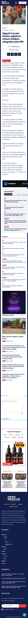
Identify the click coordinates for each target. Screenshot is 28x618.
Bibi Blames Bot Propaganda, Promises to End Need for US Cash (13, 274)
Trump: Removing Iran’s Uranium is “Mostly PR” (14, 208)
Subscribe (22, 605)
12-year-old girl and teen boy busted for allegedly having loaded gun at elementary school (7, 484)
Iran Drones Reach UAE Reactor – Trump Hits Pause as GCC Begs (15, 201)
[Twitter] (12, 54)
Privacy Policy (16, 609)
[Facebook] (8, 54)
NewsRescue (16, 46)
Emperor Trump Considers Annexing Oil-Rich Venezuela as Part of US (15, 229)
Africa (4, 28)
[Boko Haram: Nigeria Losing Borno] (14, 326)
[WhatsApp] (19, 54)
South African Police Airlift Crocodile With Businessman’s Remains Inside (12, 356)
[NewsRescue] (5, 3)
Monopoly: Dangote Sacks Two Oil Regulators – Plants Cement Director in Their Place (13, 376)
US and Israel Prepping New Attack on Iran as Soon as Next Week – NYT (15, 214)
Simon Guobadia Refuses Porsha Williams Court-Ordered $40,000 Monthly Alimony (13, 366)
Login (25, 395)
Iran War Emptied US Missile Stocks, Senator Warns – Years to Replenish (13, 280)
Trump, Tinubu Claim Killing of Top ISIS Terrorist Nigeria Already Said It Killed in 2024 (15, 222)
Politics (6, 218)
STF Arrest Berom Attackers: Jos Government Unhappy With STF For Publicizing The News (13, 347)
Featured (19, 194)
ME (5, 198)
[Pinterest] (15, 54)
